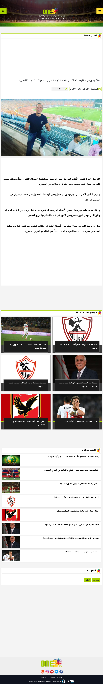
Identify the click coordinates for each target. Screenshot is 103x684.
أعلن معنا (44, 677)
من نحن (59, 677)
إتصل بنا (52, 677)
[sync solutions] (67, 681)
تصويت (96, 580)
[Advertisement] (51, 62)
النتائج (87, 580)
